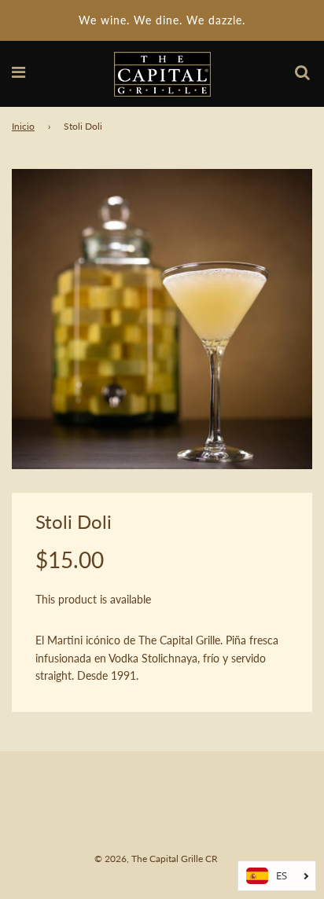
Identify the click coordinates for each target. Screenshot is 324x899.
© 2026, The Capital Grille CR (156, 858)
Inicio (23, 126)
